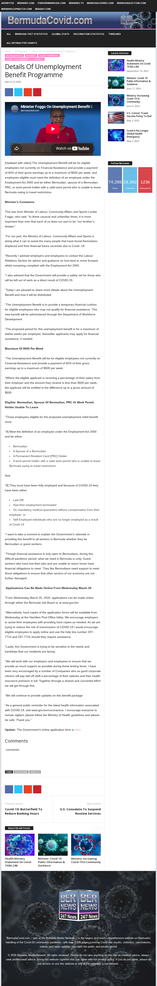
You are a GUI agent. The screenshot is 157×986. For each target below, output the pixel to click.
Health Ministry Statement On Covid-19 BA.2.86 (18, 862)
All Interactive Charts (22, 42)
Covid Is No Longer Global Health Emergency (138, 133)
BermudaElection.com (131, 2)
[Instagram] (69, 971)
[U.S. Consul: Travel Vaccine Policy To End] (116, 118)
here (78, 729)
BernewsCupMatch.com (16, 8)
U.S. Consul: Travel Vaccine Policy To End (139, 114)
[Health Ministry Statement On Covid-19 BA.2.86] (20, 845)
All (9, 33)
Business (31, 55)
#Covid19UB (21, 772)
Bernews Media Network (60, 938)
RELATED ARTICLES (19, 828)
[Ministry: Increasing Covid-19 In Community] (86, 845)
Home (7, 51)
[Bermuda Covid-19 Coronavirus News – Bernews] (78, 20)
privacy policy (106, 959)
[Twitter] (88, 971)
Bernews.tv (76, 2)
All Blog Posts (21, 51)
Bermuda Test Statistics (31, 33)
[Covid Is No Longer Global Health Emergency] (116, 135)
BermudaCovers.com (100, 2)
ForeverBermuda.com (52, 2)
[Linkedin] (79, 971)
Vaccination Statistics (88, 33)
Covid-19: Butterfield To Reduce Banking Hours (23, 811)
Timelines (114, 33)
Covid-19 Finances (49, 55)
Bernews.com (25, 2)
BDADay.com (43, 8)
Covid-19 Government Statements (24, 59)
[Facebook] (60, 971)
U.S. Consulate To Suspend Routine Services (80, 811)
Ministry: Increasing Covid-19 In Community (86, 860)
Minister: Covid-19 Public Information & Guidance (51, 862)
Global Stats (60, 33)
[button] (149, 38)
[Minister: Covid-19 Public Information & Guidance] (53, 845)
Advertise (7, 2)
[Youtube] (97, 971)
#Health (35, 772)
